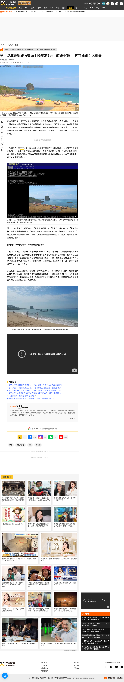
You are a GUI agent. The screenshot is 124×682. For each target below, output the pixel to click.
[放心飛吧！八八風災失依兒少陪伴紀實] (24, 3)
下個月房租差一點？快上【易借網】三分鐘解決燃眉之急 (19, 644)
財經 (63, 8)
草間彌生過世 (10, 7)
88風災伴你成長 (21, 11)
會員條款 (76, 662)
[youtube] (98, 3)
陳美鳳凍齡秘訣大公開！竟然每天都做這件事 (65, 499)
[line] (94, 3)
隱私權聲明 (45, 668)
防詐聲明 (44, 662)
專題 (39, 8)
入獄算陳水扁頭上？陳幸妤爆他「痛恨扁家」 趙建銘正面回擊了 (39, 499)
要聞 (32, 8)
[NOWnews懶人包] (107, 3)
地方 (97, 8)
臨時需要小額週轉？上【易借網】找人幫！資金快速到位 (59, 644)
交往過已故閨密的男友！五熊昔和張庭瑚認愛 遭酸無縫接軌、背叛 (39, 584)
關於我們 (76, 665)
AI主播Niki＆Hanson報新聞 (75, 11)
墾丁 (10, 445)
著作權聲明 (45, 671)
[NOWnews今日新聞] (8, 3)
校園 (103, 8)
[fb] (86, 3)
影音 (85, 8)
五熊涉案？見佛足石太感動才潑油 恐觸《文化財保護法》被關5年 (39, 525)
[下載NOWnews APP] (112, 3)
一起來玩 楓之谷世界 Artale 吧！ (13, 524)
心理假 (60, 11)
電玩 (76, 8)
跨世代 (33, 11)
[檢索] (116, 3)
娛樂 (45, 8)
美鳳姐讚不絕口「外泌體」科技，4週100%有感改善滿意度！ (59, 559)
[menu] (2, 8)
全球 (57, 8)
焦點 (20, 8)
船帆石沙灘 (20, 445)
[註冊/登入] (121, 3)
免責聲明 (44, 665)
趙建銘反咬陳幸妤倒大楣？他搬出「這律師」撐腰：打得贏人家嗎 (65, 525)
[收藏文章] (2, 149)
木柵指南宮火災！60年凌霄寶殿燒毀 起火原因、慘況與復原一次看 (65, 610)
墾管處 (38, 445)
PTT (22, 148)
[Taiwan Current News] (103, 3)
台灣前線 (50, 11)
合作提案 (76, 668)
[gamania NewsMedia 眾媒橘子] (113, 678)
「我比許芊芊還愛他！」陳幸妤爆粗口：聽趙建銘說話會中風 (39, 609)
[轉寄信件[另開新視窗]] (2, 133)
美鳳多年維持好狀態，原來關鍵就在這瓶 (65, 584)
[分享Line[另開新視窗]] (2, 127)
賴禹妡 (5, 60)
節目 (91, 8)
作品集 (71, 418)
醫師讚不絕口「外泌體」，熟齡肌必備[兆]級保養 (13, 609)
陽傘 (30, 445)
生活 (70, 7)
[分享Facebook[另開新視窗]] (2, 122)
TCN (41, 11)
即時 (26, 8)
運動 (51, 8)
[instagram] (90, 3)
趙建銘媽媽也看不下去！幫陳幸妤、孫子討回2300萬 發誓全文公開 (13, 584)
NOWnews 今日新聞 (6, 45)
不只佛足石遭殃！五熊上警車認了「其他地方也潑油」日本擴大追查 (19, 559)
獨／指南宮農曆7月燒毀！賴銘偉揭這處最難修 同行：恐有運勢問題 (13, 500)
